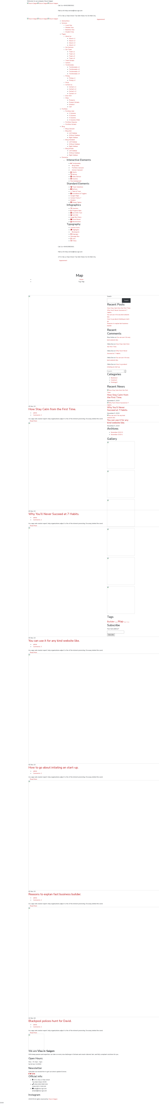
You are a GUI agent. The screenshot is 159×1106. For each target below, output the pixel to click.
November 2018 (117, 435)
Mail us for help (63, 11)
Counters (75, 208)
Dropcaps (75, 234)
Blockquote (75, 232)
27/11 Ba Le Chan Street (66, 16)
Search (109, 296)
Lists (73, 239)
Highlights (75, 230)
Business (114, 378)
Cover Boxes (76, 219)
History (74, 174)
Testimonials (76, 163)
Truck (128, 622)
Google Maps (74, 196)
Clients (74, 172)
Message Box (74, 236)
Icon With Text (77, 213)
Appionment (63, 260)
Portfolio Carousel (77, 168)
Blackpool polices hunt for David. (49, 1021)
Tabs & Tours (76, 191)
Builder (110, 621)
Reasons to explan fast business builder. (54, 894)
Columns (75, 179)
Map (120, 621)
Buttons (74, 189)
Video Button (76, 177)
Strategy (114, 382)
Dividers (73, 200)
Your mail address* (113, 629)
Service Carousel (77, 170)
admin (35, 413)
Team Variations (77, 187)
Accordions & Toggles (79, 194)
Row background (75, 181)
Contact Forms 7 (75, 198)
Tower (125, 622)
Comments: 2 (37, 415)
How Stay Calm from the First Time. (52, 409)
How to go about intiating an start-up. (53, 767)
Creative (114, 380)
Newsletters (76, 222)
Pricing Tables (76, 202)
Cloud (116, 622)
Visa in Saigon (53, 1099)
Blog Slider (75, 166)
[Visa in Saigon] (32, 3)
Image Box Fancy (75, 217)
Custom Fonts (75, 228)
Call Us (60, 5)
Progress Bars (76, 211)
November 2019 (117, 432)
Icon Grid (75, 215)
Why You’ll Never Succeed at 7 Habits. (53, 514)
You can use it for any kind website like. (54, 641)
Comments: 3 (37, 647)
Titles (74, 241)
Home (81, 279)
